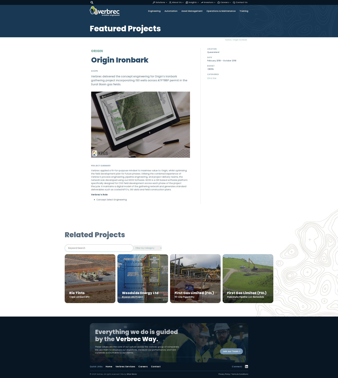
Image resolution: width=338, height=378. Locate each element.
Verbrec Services (125, 366)
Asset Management (192, 11)
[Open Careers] (230, 2)
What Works (132, 374)
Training (244, 11)
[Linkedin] (246, 365)
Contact (156, 366)
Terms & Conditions (239, 374)
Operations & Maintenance (221, 11)
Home (228, 40)
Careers (143, 366)
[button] (92, 2)
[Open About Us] (183, 2)
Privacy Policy (224, 374)
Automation (171, 11)
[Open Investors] (214, 2)
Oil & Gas (211, 78)
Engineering (154, 11)
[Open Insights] (198, 2)
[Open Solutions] (166, 2)
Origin (97, 51)
